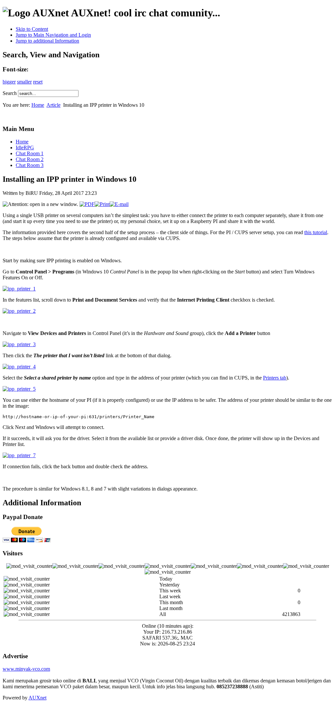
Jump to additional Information (47, 41)
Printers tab (274, 378)
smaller (24, 81)
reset (38, 81)
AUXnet (37, 697)
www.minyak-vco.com (26, 669)
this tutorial (315, 232)
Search (10, 93)
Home (37, 105)
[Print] (102, 204)
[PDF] (87, 204)
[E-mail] (119, 204)
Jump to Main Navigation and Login (53, 35)
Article (53, 105)
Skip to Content (32, 29)
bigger (9, 81)
